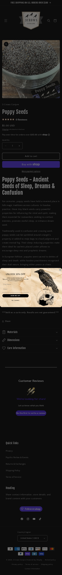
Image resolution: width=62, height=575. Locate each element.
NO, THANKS (15, 300)
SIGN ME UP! (15, 295)
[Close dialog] (60, 270)
